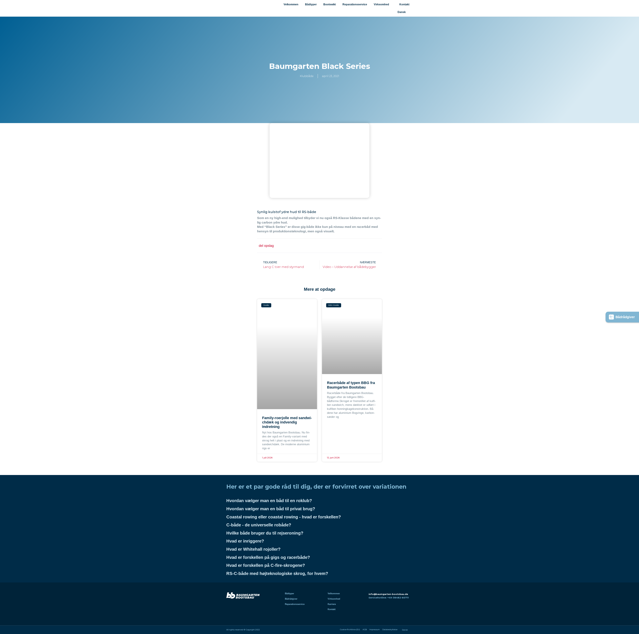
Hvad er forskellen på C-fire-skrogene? (265, 565)
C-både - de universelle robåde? (258, 524)
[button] (345, 245)
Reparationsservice (354, 4)
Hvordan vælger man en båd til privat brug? (270, 508)
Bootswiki (329, 4)
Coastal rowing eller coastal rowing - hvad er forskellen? (283, 516)
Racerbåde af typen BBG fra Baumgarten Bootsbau (351, 385)
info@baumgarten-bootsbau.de (388, 594)
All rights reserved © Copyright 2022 (243, 630)
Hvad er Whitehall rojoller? (253, 549)
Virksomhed (381, 4)
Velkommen (291, 4)
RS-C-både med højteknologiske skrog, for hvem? (277, 573)
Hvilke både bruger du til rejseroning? (264, 533)
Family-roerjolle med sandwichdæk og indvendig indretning (287, 422)
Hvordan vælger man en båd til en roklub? (269, 500)
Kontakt (404, 4)
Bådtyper (311, 4)
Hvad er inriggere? (245, 541)
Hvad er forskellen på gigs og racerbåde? (268, 557)
